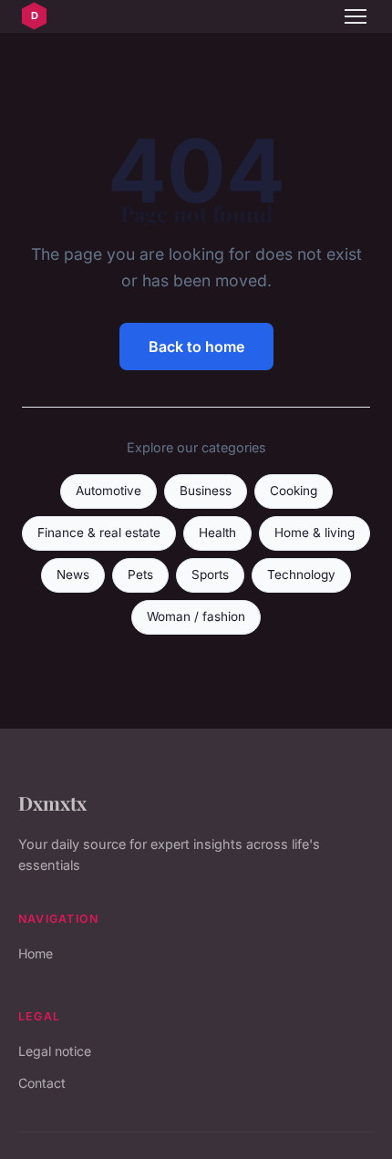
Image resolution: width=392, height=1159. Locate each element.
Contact (42, 1083)
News (73, 574)
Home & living (314, 532)
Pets (140, 574)
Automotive (108, 490)
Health (217, 532)
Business (206, 490)
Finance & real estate (98, 532)
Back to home (196, 346)
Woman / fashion (196, 616)
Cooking (293, 490)
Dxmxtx (52, 802)
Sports (210, 574)
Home (35, 953)
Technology (301, 574)
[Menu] (355, 16)
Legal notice (54, 1051)
